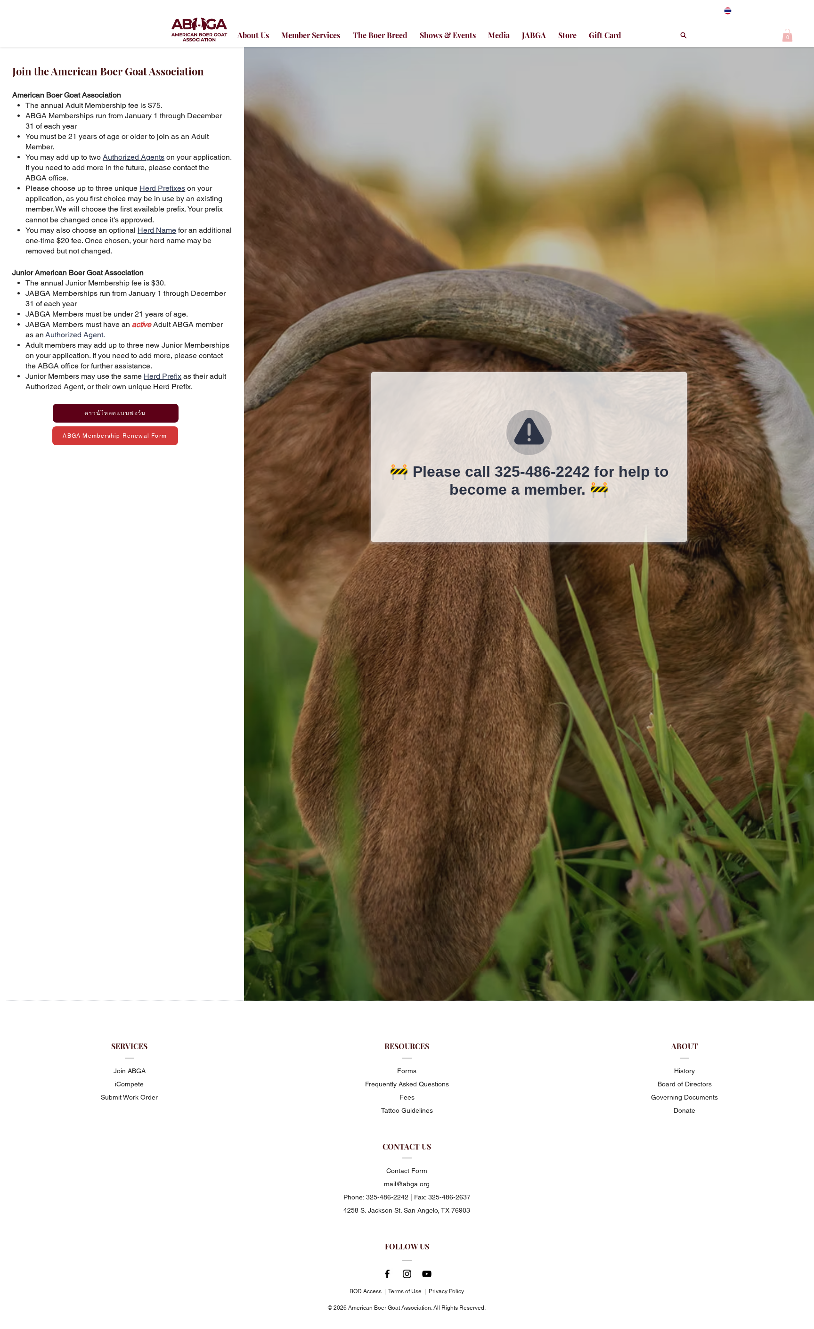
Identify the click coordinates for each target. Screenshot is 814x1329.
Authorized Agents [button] (133, 157)
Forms (406, 1071)
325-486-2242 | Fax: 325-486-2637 (418, 1197)
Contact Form (406, 1170)
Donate (684, 1110)
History (684, 1071)
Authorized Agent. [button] (75, 334)
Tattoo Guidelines (407, 1110)
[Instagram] (407, 1274)
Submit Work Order (129, 1097)
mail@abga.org (407, 1184)
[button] (787, 35)
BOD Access (366, 1291)
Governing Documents (684, 1097)
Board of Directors (685, 1084)
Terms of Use (405, 1291)
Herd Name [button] (157, 230)
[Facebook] (387, 1274)
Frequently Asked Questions (407, 1084)
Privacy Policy (446, 1291)
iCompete (129, 1084)
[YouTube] (426, 1274)
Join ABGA (130, 1071)
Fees (407, 1097)
